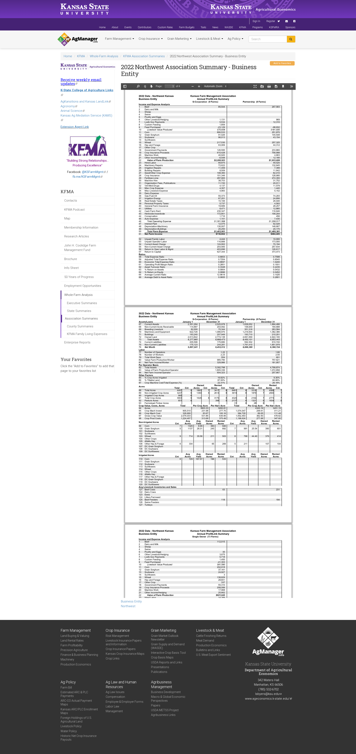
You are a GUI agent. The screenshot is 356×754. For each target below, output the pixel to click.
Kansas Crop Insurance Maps (125, 653)
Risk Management (117, 635)
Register (270, 21)
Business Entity (131, 601)
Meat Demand (205, 640)
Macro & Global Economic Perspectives (168, 698)
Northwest (128, 606)
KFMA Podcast (74, 209)
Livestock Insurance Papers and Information (124, 642)
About (115, 27)
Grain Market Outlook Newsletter (164, 637)
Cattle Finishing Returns (211, 635)
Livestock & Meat (208, 39)
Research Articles (76, 236)
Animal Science (73, 111)
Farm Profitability (72, 645)
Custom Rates (165, 27)
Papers (155, 705)
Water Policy (69, 731)
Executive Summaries (82, 303)
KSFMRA (274, 27)
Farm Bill (66, 687)
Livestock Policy (71, 726)
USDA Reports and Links (166, 662)
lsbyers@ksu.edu (268, 694)
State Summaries (79, 311)
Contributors (144, 27)
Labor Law (112, 706)
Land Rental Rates (72, 640)
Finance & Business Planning (79, 654)
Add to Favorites (282, 63)
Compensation (115, 696)
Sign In (256, 21)
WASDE (229, 27)
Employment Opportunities (82, 286)
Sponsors (290, 27)
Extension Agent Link (75, 127)
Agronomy (69, 106)
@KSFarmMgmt (94, 172)
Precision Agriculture (74, 650)
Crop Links (112, 658)
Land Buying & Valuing (75, 635)
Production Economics (76, 664)
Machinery (67, 659)
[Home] (77, 39)
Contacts (70, 200)
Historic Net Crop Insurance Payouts (78, 737)
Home (102, 27)
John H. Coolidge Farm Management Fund (80, 248)
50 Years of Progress (79, 277)
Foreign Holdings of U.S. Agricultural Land (76, 719)
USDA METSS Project (165, 710)
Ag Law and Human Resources (121, 684)
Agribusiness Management (161, 684)
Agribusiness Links (163, 715)
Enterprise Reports (77, 342)
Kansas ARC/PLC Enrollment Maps (79, 711)
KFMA (242, 27)
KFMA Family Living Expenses (87, 334)
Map (67, 218)
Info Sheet (71, 268)
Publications (159, 671)
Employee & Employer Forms (124, 701)
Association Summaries (81, 318)
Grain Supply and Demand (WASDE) (168, 646)
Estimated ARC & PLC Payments (74, 694)
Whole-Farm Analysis (104, 56)
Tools (203, 27)
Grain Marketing (178, 39)
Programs (257, 27)
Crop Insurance (150, 39)
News (215, 27)
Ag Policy (234, 39)
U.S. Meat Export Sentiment (213, 654)
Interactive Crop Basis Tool (168, 652)
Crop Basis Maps (162, 657)
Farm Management (118, 39)
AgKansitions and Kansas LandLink (86, 101)
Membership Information (81, 227)
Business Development (166, 692)
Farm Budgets (186, 27)
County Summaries (80, 326)
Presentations (160, 667)
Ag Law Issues (115, 692)
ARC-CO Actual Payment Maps (76, 702)
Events (128, 27)
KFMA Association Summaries (144, 56)
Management (114, 711)
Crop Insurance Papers (121, 649)
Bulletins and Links (208, 650)
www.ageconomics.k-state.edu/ (268, 698)
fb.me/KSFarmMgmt (88, 177)
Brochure (70, 259)
